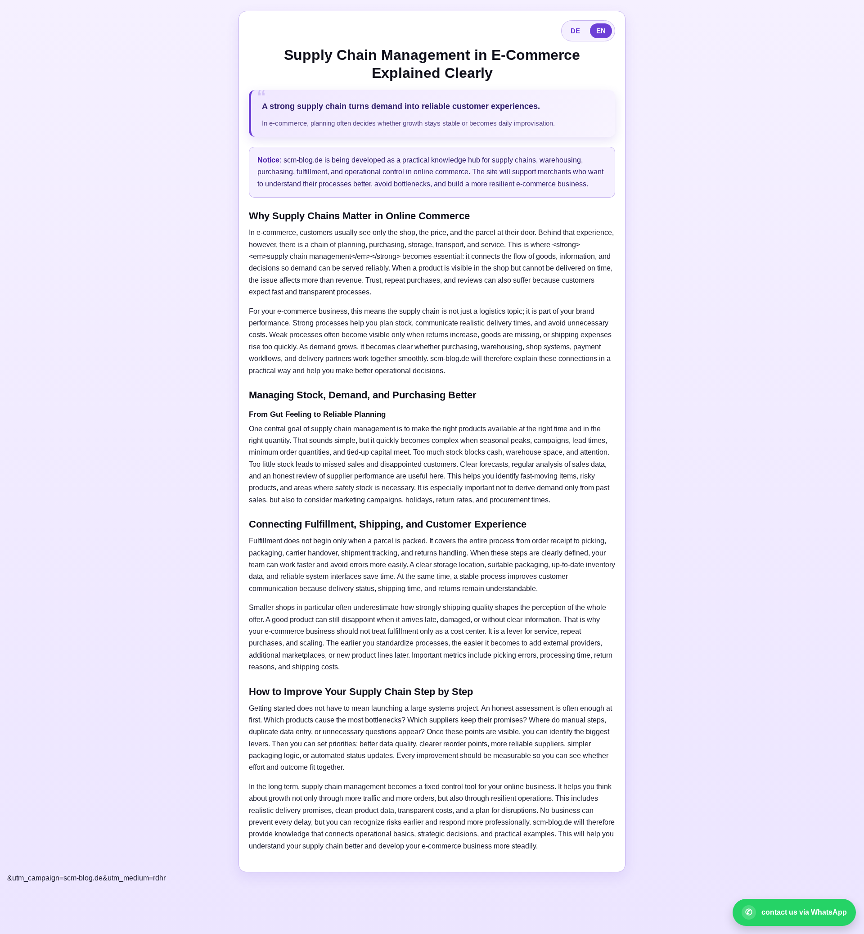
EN (601, 31)
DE (575, 31)
